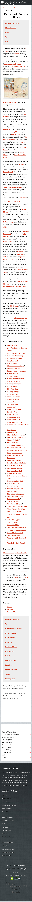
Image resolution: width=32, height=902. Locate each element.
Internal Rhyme (10, 660)
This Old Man (12, 522)
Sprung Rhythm (11, 669)
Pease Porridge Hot (14, 460)
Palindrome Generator (8, 852)
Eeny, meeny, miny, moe (12, 64)
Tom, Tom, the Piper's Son (16, 527)
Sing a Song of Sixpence (15, 494)
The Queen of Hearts (14, 504)
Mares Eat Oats (10, 28)
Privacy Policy (22, 875)
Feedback (8, 875)
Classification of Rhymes (13, 628)
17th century (15, 134)
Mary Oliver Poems (7, 842)
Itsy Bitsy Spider (13, 399)
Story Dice (5, 834)
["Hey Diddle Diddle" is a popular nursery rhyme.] (16, 87)
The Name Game (13, 501)
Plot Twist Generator (7, 824)
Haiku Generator (6, 799)
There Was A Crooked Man (17, 506)
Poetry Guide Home (12, 23)
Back (7, 32)
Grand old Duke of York (15, 378)
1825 (5, 257)
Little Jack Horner (13, 417)
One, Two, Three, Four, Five (17, 450)
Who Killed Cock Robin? (16, 543)
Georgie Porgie (12, 373)
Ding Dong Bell (12, 361)
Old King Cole (12, 442)
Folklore (9, 607)
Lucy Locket (11, 430)
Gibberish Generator (7, 812)
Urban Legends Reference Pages (14, 286)
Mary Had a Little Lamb (16, 435)
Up (6, 37)
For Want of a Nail (13, 368)
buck (16, 577)
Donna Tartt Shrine (7, 817)
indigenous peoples (20, 318)
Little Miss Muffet (13, 419)
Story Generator (6, 856)
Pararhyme (9, 665)
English (14, 132)
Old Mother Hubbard (15, 445)
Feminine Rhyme (11, 647)
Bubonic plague (8, 222)
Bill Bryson (14, 306)
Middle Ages (22, 142)
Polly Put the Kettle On (15, 465)
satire (5, 187)
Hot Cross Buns (12, 389)
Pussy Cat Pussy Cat (14, 471)
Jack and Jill (11, 402)
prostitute (24, 571)
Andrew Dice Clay (21, 553)
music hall (20, 254)
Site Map (14, 875)
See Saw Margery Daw (15, 488)
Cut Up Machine (6, 830)
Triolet (7, 674)
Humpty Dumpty (13, 391)
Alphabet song (12, 345)
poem (7, 51)
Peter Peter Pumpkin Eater (16, 463)
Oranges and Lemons (14, 453)
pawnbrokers (7, 241)
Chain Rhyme (10, 637)
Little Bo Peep (12, 412)
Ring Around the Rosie (15, 481)
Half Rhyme (9, 651)
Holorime (8, 656)
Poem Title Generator (8, 821)
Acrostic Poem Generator (9, 805)
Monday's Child (13, 440)
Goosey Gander (12, 376)
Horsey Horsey (12, 386)
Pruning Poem (10, 679)
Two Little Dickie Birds (15, 533)
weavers (6, 236)
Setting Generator (7, 846)
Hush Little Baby (13, 394)
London (20, 251)
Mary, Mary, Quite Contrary (17, 437)
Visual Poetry (5, 795)
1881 (5, 227)
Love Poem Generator (8, 849)
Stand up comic (8, 553)
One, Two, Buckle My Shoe (16, 447)
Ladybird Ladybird (14, 409)
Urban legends (8, 172)
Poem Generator (6, 808)
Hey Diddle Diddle (9, 102)
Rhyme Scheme (10, 633)
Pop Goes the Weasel (14, 468)
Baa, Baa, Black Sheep (15, 356)
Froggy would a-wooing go (16, 371)
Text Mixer (5, 827)
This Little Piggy (13, 519)
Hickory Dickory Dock (15, 384)
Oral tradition (11, 612)
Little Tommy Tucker (14, 422)
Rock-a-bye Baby (13, 483)
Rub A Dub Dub (13, 486)
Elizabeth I (23, 197)
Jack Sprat (11, 407)
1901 (11, 259)
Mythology (10, 609)
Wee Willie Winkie (13, 535)
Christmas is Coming (14, 358)
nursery (16, 53)
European (6, 129)
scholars (21, 164)
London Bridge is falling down (18, 425)
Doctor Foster (12, 363)
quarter (25, 577)
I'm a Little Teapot (13, 397)
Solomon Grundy (13, 499)
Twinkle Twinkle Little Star (16, 530)
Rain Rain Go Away (14, 473)
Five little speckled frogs (15, 366)
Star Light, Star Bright (15, 496)
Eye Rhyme (9, 642)
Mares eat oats (12, 432)
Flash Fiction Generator (8, 837)
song (26, 48)
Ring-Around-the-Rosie (12, 201)
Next (7, 41)
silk (24, 234)
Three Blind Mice (13, 525)
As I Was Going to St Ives (16, 353)
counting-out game (18, 66)
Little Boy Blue (12, 414)
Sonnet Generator (7, 802)
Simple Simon (12, 491)
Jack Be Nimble (12, 404)
